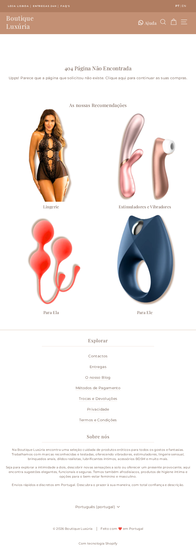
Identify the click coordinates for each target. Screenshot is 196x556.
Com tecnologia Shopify (98, 543)
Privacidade (98, 409)
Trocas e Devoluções (98, 398)
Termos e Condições (98, 420)
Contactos (97, 356)
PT (177, 6)
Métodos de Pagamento (98, 388)
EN (184, 6)
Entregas (98, 366)
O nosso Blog (98, 377)
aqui (122, 78)
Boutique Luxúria (20, 22)
